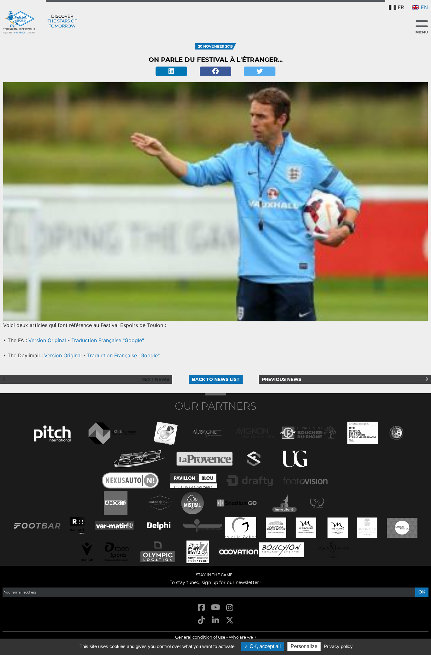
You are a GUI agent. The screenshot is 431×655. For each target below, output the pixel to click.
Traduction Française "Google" (107, 340)
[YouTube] (215, 607)
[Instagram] (230, 607)
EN (424, 7)
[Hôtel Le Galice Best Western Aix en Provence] (240, 527)
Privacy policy (338, 646)
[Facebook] (215, 71)
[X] (230, 620)
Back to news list (215, 379)
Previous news (281, 379)
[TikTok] (201, 620)
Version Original (47, 340)
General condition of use (200, 637)
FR (401, 7)
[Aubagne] (207, 432)
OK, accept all (264, 646)
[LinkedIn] (215, 620)
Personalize (304, 646)
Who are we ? (242, 637)
